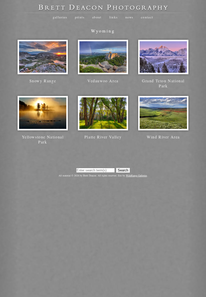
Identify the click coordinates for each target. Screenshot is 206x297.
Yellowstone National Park (43, 139)
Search (123, 170)
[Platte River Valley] (103, 127)
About (97, 17)
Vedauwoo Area (103, 80)
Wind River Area (163, 136)
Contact (147, 17)
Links (113, 17)
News (129, 17)
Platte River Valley (103, 136)
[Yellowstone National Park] (43, 127)
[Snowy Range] (43, 71)
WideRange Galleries (136, 175)
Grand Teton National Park (163, 83)
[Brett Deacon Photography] (103, 9)
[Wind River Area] (163, 127)
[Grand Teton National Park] (163, 71)
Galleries (60, 17)
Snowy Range (42, 80)
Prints (80, 17)
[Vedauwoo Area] (103, 71)
